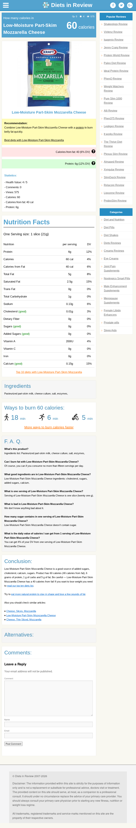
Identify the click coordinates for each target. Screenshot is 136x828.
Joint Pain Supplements (111, 268)
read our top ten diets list (20, 585)
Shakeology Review (116, 24)
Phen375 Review (114, 118)
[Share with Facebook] (113, 5)
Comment (8, 678)
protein (80, 127)
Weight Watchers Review (114, 88)
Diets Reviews (112, 243)
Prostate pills (111, 322)
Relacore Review (114, 185)
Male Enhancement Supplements (115, 288)
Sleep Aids (110, 330)
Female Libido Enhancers (112, 312)
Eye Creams (111, 258)
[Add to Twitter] (121, 5)
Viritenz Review (113, 32)
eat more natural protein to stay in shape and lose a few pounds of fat (48, 594)
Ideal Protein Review (116, 70)
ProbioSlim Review (115, 200)
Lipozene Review (114, 192)
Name (7, 719)
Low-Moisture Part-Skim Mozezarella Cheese (31, 615)
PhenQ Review (113, 78)
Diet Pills (109, 227)
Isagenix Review (113, 39)
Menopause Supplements (111, 300)
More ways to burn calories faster (49, 427)
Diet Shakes (111, 235)
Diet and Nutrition (114, 219)
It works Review (113, 134)
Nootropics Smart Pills (117, 278)
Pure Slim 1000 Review (113, 100)
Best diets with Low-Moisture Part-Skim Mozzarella (34, 140)
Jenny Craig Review (116, 47)
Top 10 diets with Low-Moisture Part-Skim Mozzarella (49, 372)
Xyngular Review (114, 169)
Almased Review (114, 161)
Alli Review (110, 110)
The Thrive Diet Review (113, 144)
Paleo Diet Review (115, 63)
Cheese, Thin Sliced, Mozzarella (23, 619)
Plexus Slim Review (116, 154)
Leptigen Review (114, 126)
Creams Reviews (114, 250)
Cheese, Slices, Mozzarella (21, 611)
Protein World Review (117, 55)
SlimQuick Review (115, 177)
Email (6, 730)
